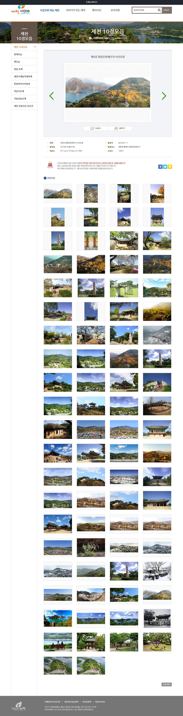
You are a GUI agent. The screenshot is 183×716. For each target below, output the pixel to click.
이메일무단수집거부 (52, 702)
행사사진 (96, 10)
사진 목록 (166, 684)
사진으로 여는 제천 (49, 10)
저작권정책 (86, 702)
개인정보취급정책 (71, 702)
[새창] (160, 168)
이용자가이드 (100, 702)
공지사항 (115, 10)
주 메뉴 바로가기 (91, 2)
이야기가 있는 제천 (75, 10)
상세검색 (166, 10)
